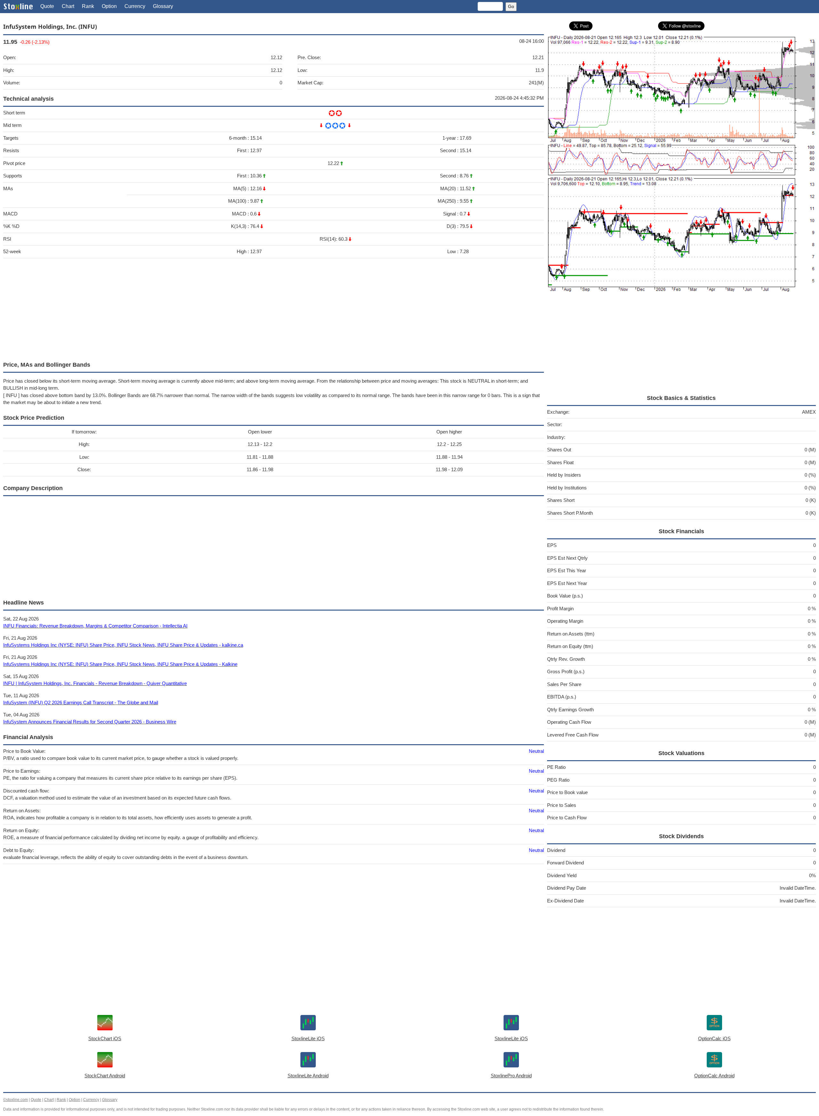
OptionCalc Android (714, 1075)
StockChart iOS (104, 1038)
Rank (88, 6)
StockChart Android (104, 1075)
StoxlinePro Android (511, 1075)
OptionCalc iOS (714, 1038)
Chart (68, 6)
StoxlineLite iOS (308, 1038)
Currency (134, 6)
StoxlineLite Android (308, 1075)
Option (109, 6)
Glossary (163, 6)
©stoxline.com (15, 1099)
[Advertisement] (195, 308)
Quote (47, 6)
